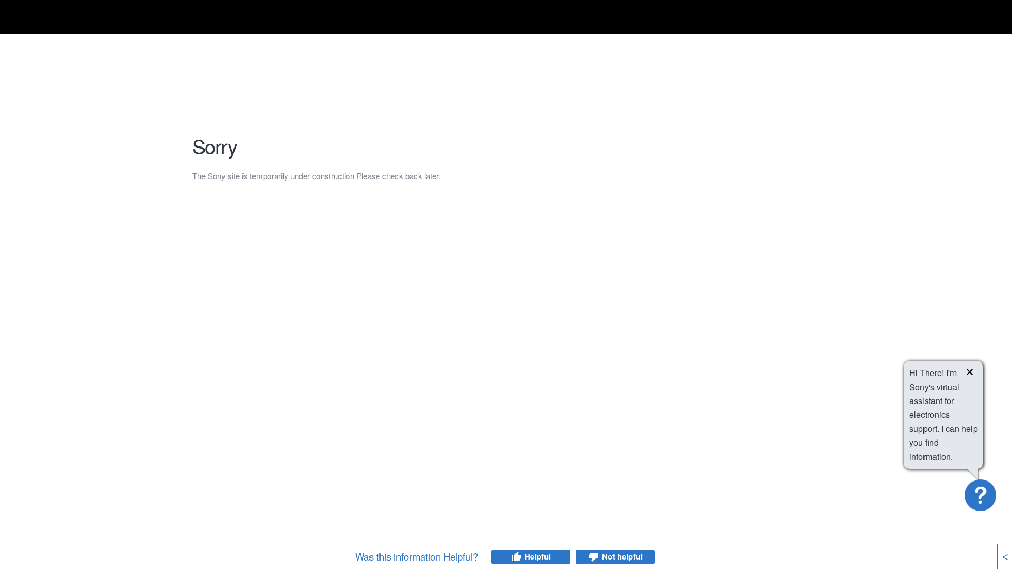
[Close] (970, 373)
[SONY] (218, 19)
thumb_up (516, 557)
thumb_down (593, 557)
